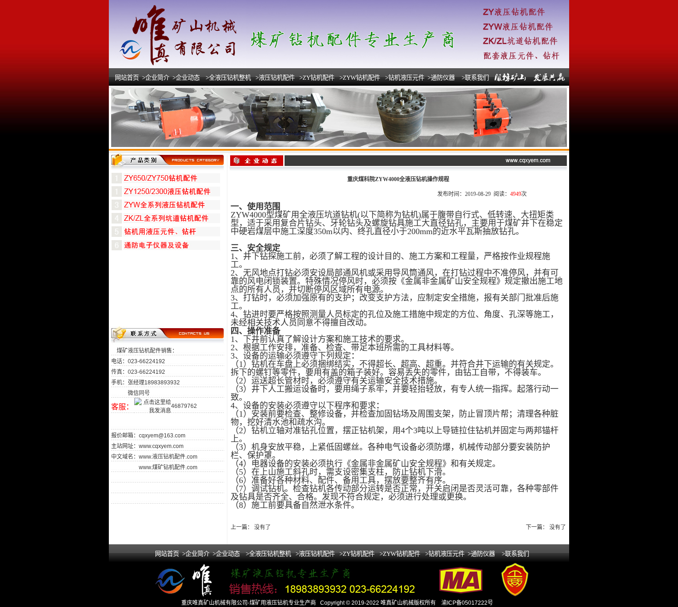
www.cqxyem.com (161, 446)
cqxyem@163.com (162, 435)
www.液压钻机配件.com (168, 457)
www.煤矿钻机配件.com (168, 467)
